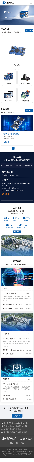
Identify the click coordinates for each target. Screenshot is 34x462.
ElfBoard (20, 449)
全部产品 (29, 30)
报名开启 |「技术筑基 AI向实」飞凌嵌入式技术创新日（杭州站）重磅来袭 (13, 350)
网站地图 (28, 455)
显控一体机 (24, 423)
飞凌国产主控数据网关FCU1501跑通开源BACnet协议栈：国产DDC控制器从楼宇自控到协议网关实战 (13, 309)
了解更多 (4, 194)
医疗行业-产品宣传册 (9, 399)
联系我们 (24, 432)
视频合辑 (18, 429)
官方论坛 (24, 426)
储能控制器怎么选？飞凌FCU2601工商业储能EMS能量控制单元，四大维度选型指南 (13, 305)
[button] (23, 23)
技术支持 (12, 426)
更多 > (30, 288)
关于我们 (6, 432)
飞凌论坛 (15, 449)
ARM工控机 (17, 423)
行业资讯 (12, 429)
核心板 (6, 423)
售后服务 (18, 426)
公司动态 (6, 429)
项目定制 (6, 426)
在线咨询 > (17, 416)
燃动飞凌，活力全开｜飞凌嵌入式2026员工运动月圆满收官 (16, 339)
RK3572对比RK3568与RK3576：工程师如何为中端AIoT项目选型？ (16, 294)
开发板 (11, 423)
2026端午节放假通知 (9, 354)
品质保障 (12, 432)
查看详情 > (7, 142)
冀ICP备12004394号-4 (19, 455)
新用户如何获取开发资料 (10, 384)
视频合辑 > (29, 110)
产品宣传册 (6, 395)
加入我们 (18, 432)
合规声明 (25, 449)
